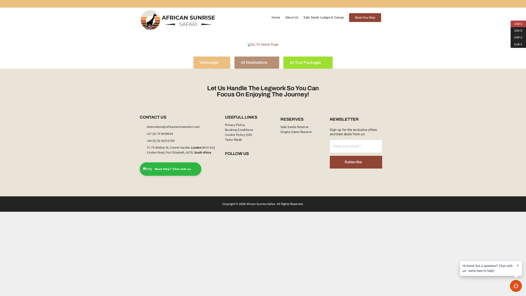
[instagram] (233, 167)
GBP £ (517, 37)
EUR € (516, 44)
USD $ (516, 23)
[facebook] (226, 167)
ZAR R (516, 30)
